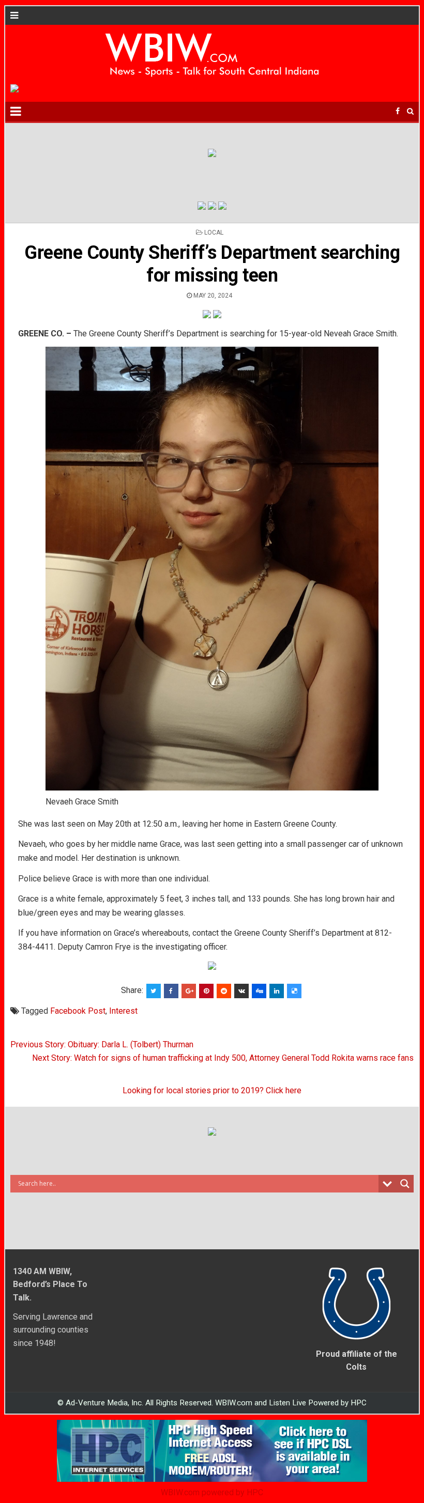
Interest (123, 1011)
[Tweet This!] (153, 991)
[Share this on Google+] (188, 991)
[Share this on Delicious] (294, 991)
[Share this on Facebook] (171, 991)
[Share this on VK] (241, 991)
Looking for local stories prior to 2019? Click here (212, 1090)
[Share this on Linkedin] (276, 991)
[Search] (410, 111)
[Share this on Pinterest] (206, 991)
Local (213, 232)
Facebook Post (77, 1011)
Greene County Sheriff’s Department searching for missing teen (212, 264)
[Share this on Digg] (259, 991)
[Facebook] (398, 111)
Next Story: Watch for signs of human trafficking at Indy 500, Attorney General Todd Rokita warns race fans (223, 1058)
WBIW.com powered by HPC (212, 1492)
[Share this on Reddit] (224, 991)
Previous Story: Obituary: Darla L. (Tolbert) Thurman (101, 1044)
